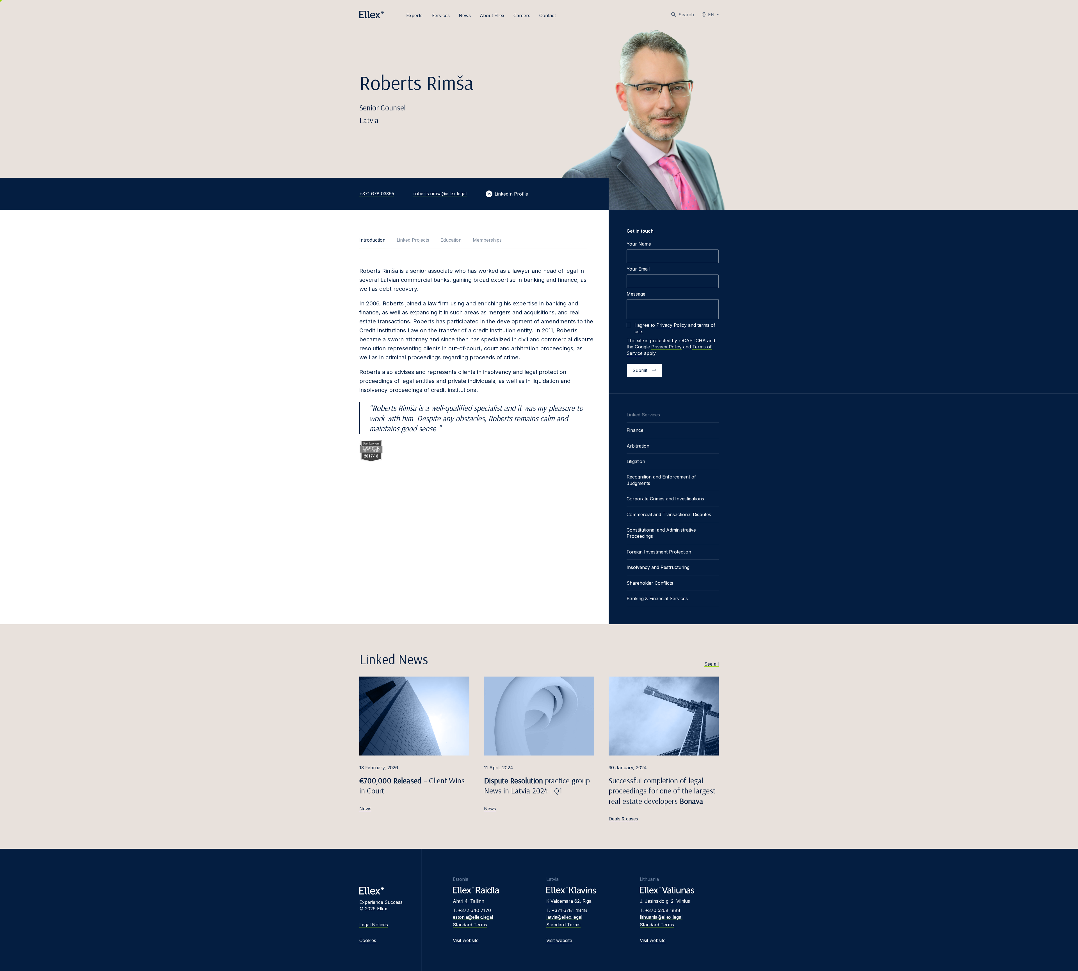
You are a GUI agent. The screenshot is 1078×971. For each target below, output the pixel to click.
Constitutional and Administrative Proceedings (661, 533)
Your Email (638, 269)
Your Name (639, 244)
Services (440, 15)
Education (451, 240)
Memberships (487, 240)
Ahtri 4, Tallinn (468, 901)
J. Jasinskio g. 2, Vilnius (665, 901)
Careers (521, 15)
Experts (414, 15)
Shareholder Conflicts (650, 583)
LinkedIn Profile (511, 194)
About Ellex (492, 15)
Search (686, 14)
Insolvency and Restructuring (658, 567)
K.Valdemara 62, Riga (568, 901)
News (465, 15)
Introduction (372, 240)
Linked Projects (413, 240)
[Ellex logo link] (371, 15)
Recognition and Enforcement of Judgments (661, 480)
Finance (635, 430)
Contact (547, 15)
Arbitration (638, 446)
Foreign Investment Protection (659, 552)
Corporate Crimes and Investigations (665, 499)
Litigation (636, 461)
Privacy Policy (671, 325)
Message (636, 294)
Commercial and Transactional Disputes (669, 514)
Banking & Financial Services (657, 598)
